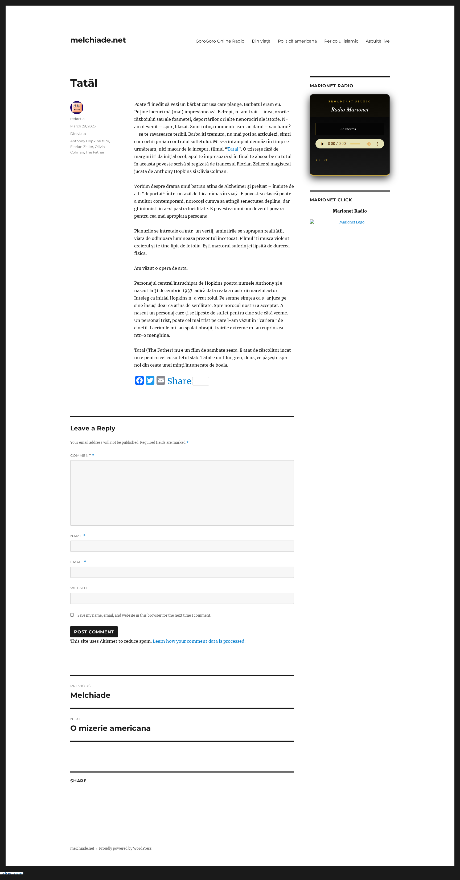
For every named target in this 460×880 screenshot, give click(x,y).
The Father (95, 152)
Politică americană (297, 41)
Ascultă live (378, 41)
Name (78, 536)
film (105, 141)
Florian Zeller (81, 146)
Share (179, 381)
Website (79, 588)
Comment (82, 455)
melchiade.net (98, 39)
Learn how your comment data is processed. (199, 641)
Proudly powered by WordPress (125, 848)
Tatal (232, 149)
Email (78, 562)
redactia (77, 119)
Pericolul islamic (341, 41)
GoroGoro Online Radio (220, 41)
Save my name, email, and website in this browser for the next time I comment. (144, 615)
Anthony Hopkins (85, 141)
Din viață (261, 41)
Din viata (78, 133)
